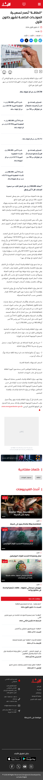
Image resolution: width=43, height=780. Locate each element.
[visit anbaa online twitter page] (18, 766)
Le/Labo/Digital (21, 776)
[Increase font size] (40, 71)
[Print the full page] (9, 71)
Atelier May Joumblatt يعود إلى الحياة (25, 524)
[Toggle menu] (39, 4)
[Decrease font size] (36, 71)
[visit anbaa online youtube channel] (25, 766)
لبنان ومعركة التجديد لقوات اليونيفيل (25, 556)
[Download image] (3, 66)
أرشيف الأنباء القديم (36, 699)
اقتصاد (38, 35)
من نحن (39, 686)
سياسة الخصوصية (36, 696)
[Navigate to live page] (24, 4)
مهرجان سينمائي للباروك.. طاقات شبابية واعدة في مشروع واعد (22, 589)
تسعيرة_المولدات (26, 477)
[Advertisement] (21, 431)
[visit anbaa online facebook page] (12, 766)
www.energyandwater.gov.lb (12, 406)
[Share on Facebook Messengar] (31, 40)
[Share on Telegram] (40, 40)
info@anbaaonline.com (10, 705)
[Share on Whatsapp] (35, 40)
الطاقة (38, 477)
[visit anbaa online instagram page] (31, 766)
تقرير (38, 520)
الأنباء (32, 35)
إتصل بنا (39, 689)
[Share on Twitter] (26, 40)
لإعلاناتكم (38, 692)
